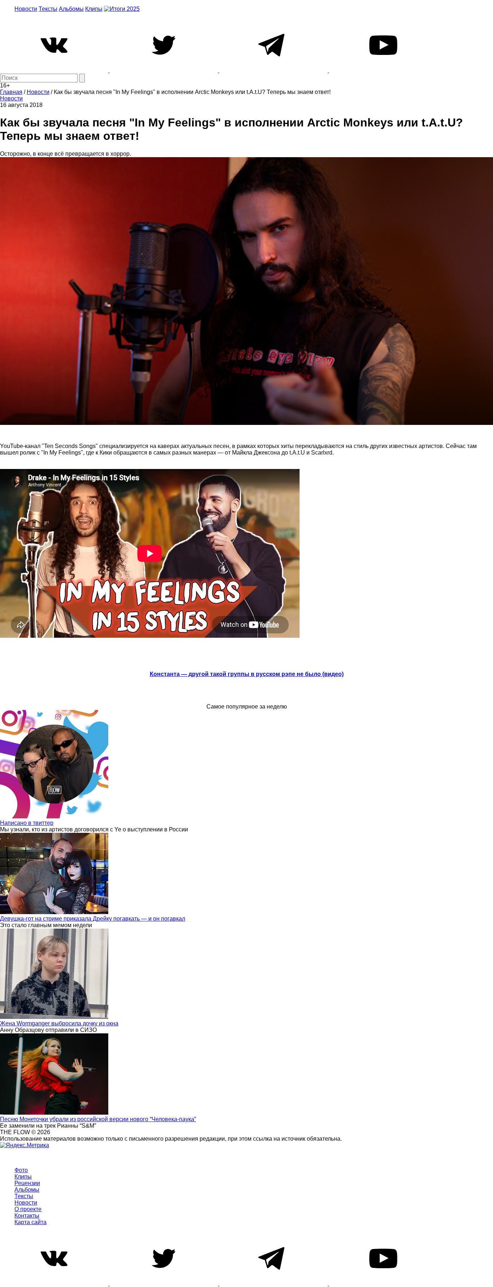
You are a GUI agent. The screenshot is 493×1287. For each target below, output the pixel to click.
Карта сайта (30, 1222)
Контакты (26, 1216)
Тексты (48, 9)
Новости (25, 9)
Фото (21, 1170)
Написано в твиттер (26, 823)
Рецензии (27, 1183)
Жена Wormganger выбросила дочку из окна (59, 1023)
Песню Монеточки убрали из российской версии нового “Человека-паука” (98, 1119)
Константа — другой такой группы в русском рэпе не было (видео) (247, 674)
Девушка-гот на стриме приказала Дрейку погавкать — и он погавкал (92, 919)
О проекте (28, 1209)
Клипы (93, 9)
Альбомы (71, 9)
